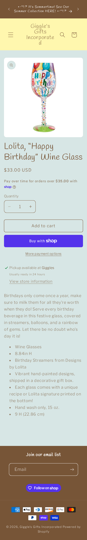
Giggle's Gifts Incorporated (41, 527)
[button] (11, 35)
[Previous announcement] (9, 9)
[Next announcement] (78, 9)
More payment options (43, 254)
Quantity (11, 196)
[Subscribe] (72, 469)
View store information (31, 281)
